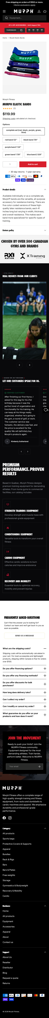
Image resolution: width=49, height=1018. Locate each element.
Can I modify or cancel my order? (18, 706)
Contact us (8, 942)
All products (8, 833)
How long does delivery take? (17, 692)
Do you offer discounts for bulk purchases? (17, 684)
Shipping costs (9, 118)
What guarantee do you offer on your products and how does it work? (20, 715)
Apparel (7, 849)
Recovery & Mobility (12, 890)
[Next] (27, 451)
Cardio (6, 896)
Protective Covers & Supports (17, 844)
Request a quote (10, 978)
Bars (5, 864)
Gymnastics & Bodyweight (15, 885)
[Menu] (4, 11)
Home (5, 38)
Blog (5, 972)
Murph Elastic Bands (17, 38)
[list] (24, 63)
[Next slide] (30, 365)
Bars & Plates (9, 870)
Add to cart (33, 164)
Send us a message (24, 635)
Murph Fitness (9, 99)
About (5, 937)
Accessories (9, 926)
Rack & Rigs (8, 859)
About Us (7, 957)
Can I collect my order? (14, 699)
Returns (6, 983)
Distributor (8, 967)
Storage (7, 880)
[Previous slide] (19, 365)
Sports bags (8, 838)
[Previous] (21, 451)
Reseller (7, 962)
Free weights (9, 875)
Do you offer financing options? (18, 668)
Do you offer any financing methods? (20, 675)
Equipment (8, 921)
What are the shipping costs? (17, 648)
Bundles (6, 854)
